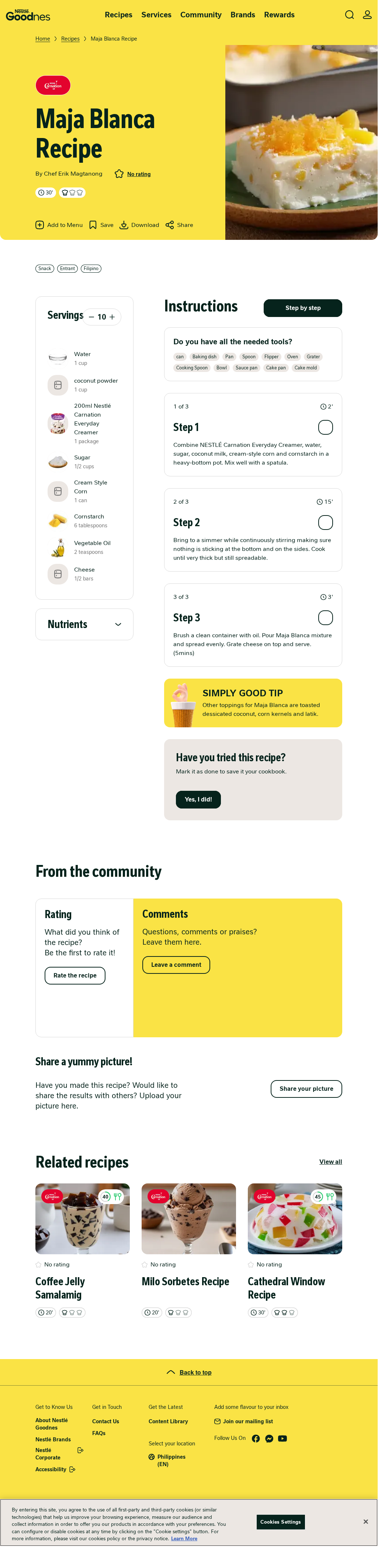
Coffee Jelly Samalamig (60, 1288)
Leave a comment (176, 965)
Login (367, 14)
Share (185, 225)
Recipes (118, 15)
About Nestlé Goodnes (51, 1424)
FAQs (98, 1433)
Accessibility (50, 1469)
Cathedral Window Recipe (286, 1288)
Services (156, 15)
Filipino (91, 269)
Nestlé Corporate (47, 1454)
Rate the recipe (75, 975)
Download (145, 225)
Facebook (256, 1438)
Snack (44, 269)
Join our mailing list (248, 1421)
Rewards (279, 15)
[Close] (366, 1522)
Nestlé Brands (53, 1439)
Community (201, 15)
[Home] (28, 15)
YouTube (282, 1438)
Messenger (269, 1438)
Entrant (67, 269)
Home (42, 38)
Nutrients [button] (67, 624)
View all (330, 1162)
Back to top (196, 1372)
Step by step (303, 308)
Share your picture (306, 1089)
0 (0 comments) (119, 174)
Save (107, 225)
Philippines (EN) (171, 1461)
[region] (189, 1522)
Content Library (168, 1421)
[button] (253, 406)
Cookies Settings (280, 1522)
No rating (139, 174)
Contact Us (105, 1421)
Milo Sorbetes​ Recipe (185, 1281)
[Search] (349, 14)
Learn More (184, 1538)
